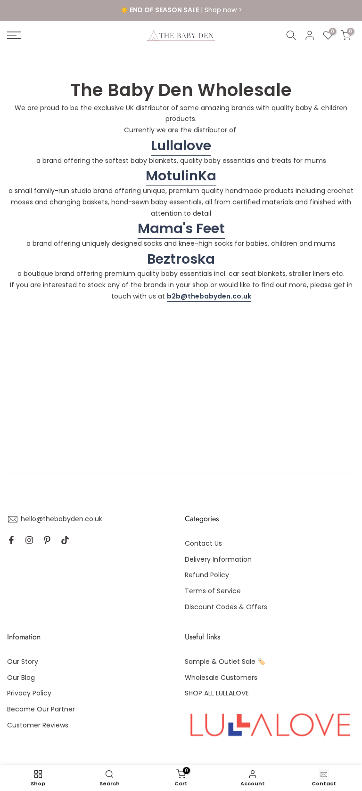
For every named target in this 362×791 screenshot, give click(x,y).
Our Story (22, 661)
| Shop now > (181, 10)
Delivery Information (218, 559)
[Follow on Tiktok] (65, 540)
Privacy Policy (29, 693)
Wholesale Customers (221, 677)
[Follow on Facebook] (11, 540)
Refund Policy (207, 575)
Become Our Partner (41, 709)
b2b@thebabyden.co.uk (209, 296)
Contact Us (203, 543)
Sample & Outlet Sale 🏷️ (225, 661)
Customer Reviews (37, 725)
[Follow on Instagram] (29, 540)
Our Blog (21, 677)
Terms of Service (213, 591)
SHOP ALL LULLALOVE (217, 693)
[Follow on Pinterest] (47, 540)
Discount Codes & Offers (226, 607)
